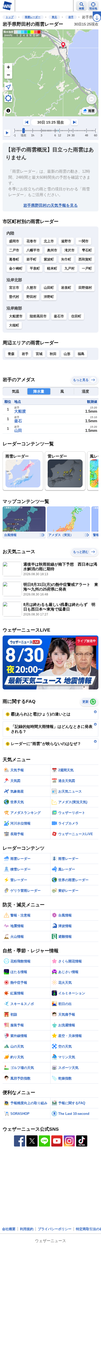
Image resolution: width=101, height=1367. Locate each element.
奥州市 (52, 250)
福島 (81, 354)
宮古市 (14, 288)
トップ (9, 17)
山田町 (49, 288)
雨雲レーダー (32, 17)
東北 (54, 17)
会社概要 (9, 1229)
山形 (67, 354)
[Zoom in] (8, 67)
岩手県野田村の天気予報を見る (50, 205)
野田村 (31, 297)
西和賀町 (85, 259)
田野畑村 (85, 288)
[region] (50, 72)
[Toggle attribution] (8, 111)
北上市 (49, 241)
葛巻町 (14, 259)
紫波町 (49, 259)
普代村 (14, 297)
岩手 (71, 17)
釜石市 (59, 316)
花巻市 (31, 241)
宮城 (39, 354)
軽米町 (52, 268)
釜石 (18, 421)
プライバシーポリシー (54, 1229)
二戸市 (14, 250)
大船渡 (20, 411)
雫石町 (87, 250)
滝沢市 (69, 250)
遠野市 (66, 241)
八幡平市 (33, 250)
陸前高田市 (38, 316)
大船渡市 (16, 316)
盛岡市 (14, 241)
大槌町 (14, 325)
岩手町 (31, 259)
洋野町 (49, 297)
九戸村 (69, 268)
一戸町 (87, 268)
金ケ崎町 (16, 268)
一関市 (83, 241)
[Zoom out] (8, 75)
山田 (18, 430)
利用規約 (26, 1229)
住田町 (76, 316)
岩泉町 (66, 288)
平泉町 (35, 268)
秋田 (53, 354)
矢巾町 (66, 259)
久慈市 (31, 288)
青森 (11, 354)
